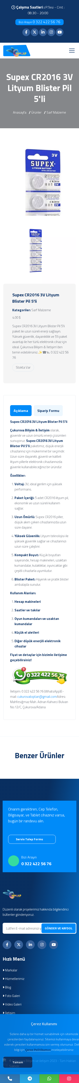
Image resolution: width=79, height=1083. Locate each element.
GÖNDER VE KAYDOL (58, 928)
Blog (7, 987)
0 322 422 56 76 (39, 22)
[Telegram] (30, 1078)
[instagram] (69, 1078)
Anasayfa (19, 112)
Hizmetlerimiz (14, 978)
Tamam (18, 1062)
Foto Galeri (12, 995)
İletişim (9, 1012)
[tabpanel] (39, 564)
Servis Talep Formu (30, 839)
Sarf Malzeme (56, 112)
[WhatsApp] (49, 1078)
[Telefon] (10, 1078)
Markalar (10, 970)
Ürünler (36, 112)
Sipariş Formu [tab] (48, 410)
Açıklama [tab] (21, 410)
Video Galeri (13, 1004)
